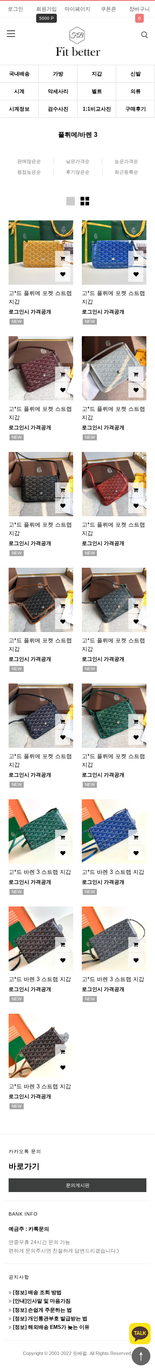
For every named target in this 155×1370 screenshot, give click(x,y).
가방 (58, 74)
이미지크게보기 (70, 201)
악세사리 (58, 91)
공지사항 (19, 1277)
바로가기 (24, 1166)
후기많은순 (78, 172)
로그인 (15, 9)
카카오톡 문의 (25, 1151)
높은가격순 (126, 161)
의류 (135, 91)
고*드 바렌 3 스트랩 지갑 (40, 872)
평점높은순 (29, 172)
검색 (144, 34)
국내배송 (19, 74)
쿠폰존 (108, 9)
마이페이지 (77, 9)
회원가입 (46, 9)
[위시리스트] (62, 274)
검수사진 (58, 109)
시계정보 (19, 109)
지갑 (97, 74)
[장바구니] (62, 258)
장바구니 (139, 9)
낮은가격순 (78, 161)
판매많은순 (29, 161)
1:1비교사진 (97, 109)
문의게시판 (78, 1185)
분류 (10, 33)
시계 (19, 91)
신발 (135, 74)
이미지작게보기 (84, 201)
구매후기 (135, 109)
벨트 (97, 91)
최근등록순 (126, 172)
